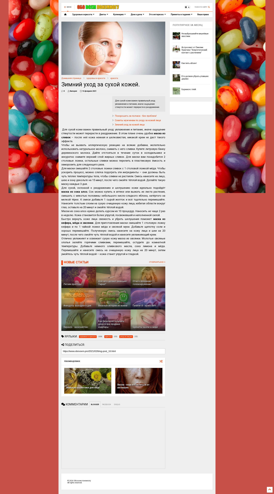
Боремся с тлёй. (189, 89)
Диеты (102, 14)
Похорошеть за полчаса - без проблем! (136, 116)
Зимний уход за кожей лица (130, 124)
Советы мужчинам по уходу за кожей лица (138, 120)
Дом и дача (136, 14)
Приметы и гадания (180, 14)
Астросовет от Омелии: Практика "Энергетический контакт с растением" (194, 50)
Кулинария (118, 14)
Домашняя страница (71, 78)
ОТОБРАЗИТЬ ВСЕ (156, 262)
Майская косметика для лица (82, 387)
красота (114, 78)
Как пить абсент (189, 63)
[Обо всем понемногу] (98, 8)
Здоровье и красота (82, 14)
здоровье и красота (95, 78)
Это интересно (156, 14)
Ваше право (203, 14)
